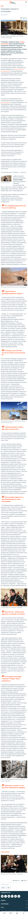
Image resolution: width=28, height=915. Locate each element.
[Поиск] (23, 913)
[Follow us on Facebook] (2, 896)
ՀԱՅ (4, 913)
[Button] (23, 18)
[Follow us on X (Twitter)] (5, 896)
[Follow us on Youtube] (9, 896)
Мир (2, 6)
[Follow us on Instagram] (12, 896)
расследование (5, 102)
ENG (11, 913)
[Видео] (17, 913)
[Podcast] (18, 896)
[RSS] (15, 896)
